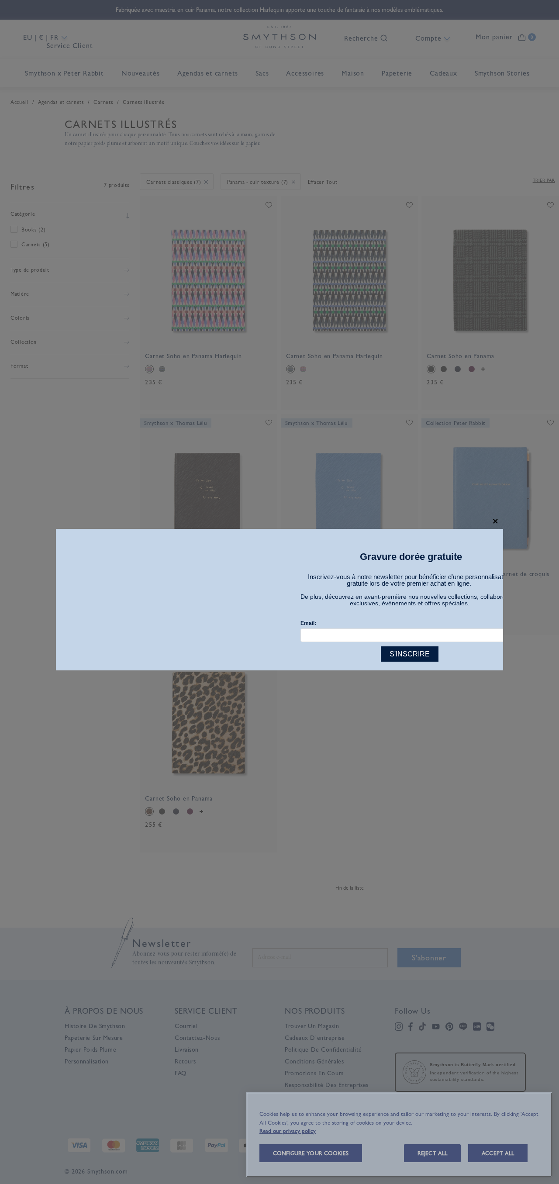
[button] (495, 521)
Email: (308, 623)
